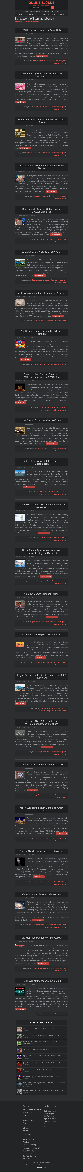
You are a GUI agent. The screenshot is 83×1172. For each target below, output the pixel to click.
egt (47, 925)
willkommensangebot (59, 61)
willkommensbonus (60, 63)
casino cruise (39, 448)
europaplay (50, 968)
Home (26, 11)
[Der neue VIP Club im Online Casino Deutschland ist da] (20, 221)
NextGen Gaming (29, 1144)
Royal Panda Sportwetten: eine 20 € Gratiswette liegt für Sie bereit (41, 551)
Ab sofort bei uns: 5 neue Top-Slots (36, 1049)
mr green (49, 537)
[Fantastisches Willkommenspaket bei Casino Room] (20, 132)
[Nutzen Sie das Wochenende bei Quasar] (20, 861)
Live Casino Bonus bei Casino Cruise (41, 420)
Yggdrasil (26, 1142)
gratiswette (45, 581)
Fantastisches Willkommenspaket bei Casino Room (41, 121)
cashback (49, 881)
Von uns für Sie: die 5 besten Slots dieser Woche (41, 1035)
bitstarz (35, 280)
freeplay (43, 321)
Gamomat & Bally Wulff (31, 1148)
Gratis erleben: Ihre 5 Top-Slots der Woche (39, 1028)
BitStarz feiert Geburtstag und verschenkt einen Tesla (43, 1090)
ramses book (49, 622)
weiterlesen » (42, 56)
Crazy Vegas (50, 838)
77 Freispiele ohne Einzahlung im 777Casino (41, 293)
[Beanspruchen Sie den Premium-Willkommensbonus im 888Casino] (20, 387)
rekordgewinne (48, 364)
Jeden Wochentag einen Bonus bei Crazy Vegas (42, 809)
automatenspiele (39, 925)
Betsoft (25, 1131)
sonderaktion (62, 280)
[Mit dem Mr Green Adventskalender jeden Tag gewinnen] (20, 517)
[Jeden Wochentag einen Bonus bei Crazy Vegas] (20, 820)
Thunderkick (27, 1137)
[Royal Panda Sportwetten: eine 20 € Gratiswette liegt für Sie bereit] (20, 563)
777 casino (36, 321)
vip (59, 239)
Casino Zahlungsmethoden (47, 14)
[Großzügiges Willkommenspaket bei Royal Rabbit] (20, 178)
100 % (31, 925)
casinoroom (41, 153)
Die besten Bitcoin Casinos (41, 1162)
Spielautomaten (35, 11)
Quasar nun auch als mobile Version (41, 894)
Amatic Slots (27, 1158)
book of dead (31, 153)
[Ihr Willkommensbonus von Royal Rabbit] (20, 39)
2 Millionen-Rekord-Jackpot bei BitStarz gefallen (42, 332)
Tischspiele (45, 11)
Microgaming (28, 1128)
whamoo (48, 107)
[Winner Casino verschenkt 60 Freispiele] (20, 775)
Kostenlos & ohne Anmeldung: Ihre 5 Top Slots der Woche (42, 1056)
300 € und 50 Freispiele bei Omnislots (41, 634)
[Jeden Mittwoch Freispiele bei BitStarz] (20, 262)
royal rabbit (47, 61)
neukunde (63, 407)
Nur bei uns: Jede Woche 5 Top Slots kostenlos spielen (43, 1070)
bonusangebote (39, 838)
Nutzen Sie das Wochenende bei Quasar (41, 851)
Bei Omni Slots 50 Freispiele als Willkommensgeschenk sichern (41, 722)
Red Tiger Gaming (29, 1120)
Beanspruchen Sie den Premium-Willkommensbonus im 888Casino (41, 375)
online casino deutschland (48, 239)
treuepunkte (62, 881)
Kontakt (54, 1165)
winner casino (61, 797)
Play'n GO (26, 1123)
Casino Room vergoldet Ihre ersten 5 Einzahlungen (41, 462)
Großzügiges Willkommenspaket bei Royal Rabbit (41, 167)
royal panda (53, 581)
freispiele (37, 107)
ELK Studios (27, 1153)
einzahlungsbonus (44, 280)
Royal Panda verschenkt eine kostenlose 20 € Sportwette (41, 676)
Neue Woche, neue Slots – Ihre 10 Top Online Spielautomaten (40, 1042)
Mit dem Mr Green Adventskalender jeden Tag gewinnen (41, 506)
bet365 (50, 1014)
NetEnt (25, 1125)
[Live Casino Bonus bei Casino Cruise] (20, 430)
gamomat (35, 622)
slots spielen (47, 196)
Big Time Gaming (29, 1156)
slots (55, 622)
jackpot (39, 364)
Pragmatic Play (28, 1151)
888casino (43, 407)
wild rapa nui (62, 622)
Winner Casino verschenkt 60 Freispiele (41, 764)
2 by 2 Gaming (28, 1134)
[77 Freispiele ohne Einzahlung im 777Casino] (20, 303)
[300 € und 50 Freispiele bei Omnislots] (20, 644)
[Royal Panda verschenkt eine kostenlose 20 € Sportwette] (20, 688)
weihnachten (62, 537)
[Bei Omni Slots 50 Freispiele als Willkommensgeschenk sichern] (20, 734)
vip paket (63, 239)
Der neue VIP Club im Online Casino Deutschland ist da (41, 210)
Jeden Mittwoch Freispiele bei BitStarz (41, 252)
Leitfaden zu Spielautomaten (27, 14)
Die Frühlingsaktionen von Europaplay (41, 937)
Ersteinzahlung (38, 61)
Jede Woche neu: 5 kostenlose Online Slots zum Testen (43, 1063)
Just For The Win (29, 1139)
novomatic (62, 925)
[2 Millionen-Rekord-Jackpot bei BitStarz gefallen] (20, 344)
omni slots (53, 662)
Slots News (61, 14)
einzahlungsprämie (39, 968)
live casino (48, 448)
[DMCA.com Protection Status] (41, 1167)
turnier (55, 537)
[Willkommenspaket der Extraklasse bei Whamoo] (20, 86)
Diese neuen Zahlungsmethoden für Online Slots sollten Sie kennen (44, 1083)
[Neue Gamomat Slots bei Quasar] (20, 604)
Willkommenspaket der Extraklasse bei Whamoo (41, 75)
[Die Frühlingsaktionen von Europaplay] (20, 948)
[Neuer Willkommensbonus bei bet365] (20, 991)
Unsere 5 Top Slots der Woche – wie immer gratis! (41, 1076)
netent (42, 107)
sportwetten (62, 581)
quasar (41, 622)
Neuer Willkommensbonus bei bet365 (41, 980)
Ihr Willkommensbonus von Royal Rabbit (41, 30)
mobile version (54, 925)
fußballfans (36, 581)
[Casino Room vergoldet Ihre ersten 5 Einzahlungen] (20, 473)
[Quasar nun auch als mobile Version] (20, 905)
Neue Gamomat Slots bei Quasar (41, 593)
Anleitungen (55, 11)
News (46, 1126)
